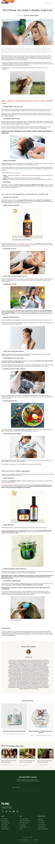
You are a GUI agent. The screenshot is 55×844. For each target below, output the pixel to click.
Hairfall (36, 15)
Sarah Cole (26, 15)
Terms (24, 842)
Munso (36, 839)
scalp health (25, 471)
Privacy (20, 842)
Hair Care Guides (24, 823)
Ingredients (23, 825)
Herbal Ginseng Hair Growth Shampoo (21, 239)
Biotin (5, 175)
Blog (13, 746)
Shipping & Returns (32, 842)
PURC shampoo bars (6, 585)
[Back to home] (5, 2)
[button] (46, 2)
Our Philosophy (42, 825)
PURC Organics (11, 635)
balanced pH (18, 361)
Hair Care (32, 15)
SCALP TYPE (19, 106)
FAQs (21, 829)
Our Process (41, 823)
